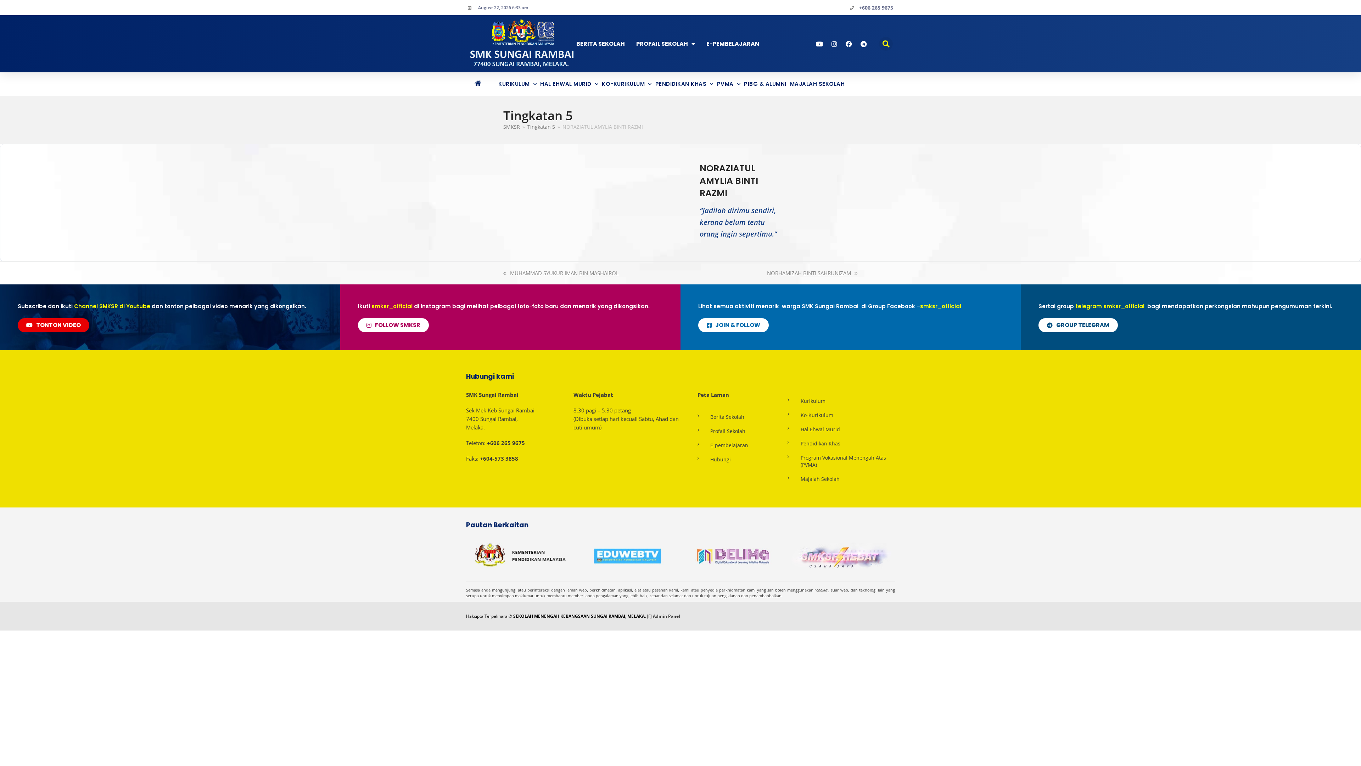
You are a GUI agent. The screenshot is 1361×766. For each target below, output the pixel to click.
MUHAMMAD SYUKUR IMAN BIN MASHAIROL (564, 273)
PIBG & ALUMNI (765, 84)
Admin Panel (666, 616)
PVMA (725, 84)
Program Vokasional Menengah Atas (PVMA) (843, 461)
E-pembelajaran (729, 445)
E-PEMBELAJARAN (732, 44)
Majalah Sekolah (817, 84)
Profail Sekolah (662, 44)
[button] (886, 44)
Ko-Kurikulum (623, 84)
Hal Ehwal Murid (566, 84)
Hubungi (720, 459)
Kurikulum (514, 84)
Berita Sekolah (600, 44)
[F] (649, 616)
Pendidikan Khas (681, 84)
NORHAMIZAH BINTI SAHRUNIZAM (809, 273)
